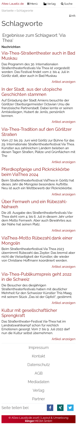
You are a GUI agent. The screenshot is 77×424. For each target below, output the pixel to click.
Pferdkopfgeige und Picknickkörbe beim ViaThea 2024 (35, 172)
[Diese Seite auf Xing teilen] (60, 407)
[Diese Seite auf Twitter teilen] (70, 407)
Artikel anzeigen (64, 82)
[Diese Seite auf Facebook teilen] (50, 407)
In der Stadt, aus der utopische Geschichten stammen (31, 92)
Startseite (7, 10)
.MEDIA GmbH (38, 421)
